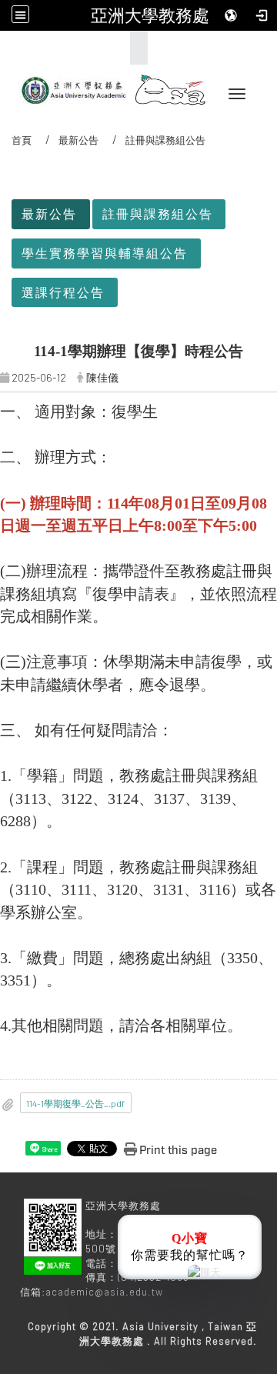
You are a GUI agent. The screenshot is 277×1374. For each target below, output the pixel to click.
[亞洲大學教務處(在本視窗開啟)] (69, 85)
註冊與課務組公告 (157, 213)
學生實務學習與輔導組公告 (105, 252)
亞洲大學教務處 (150, 15)
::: (134, 48)
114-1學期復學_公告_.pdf (75, 1103)
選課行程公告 (63, 292)
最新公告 (78, 140)
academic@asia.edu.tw (104, 1292)
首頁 (22, 140)
